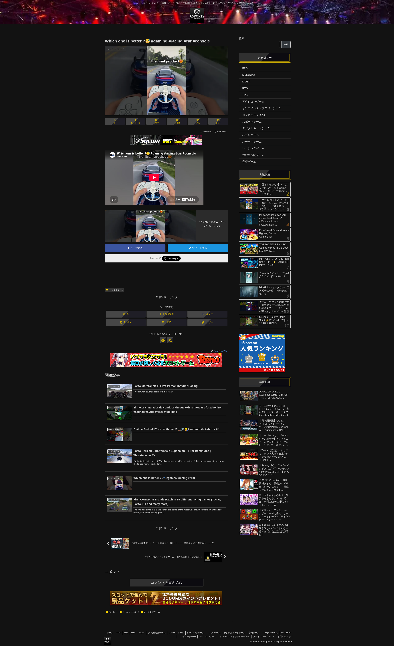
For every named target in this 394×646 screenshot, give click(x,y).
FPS (119, 632)
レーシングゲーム (116, 290)
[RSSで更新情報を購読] (170, 340)
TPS (126, 632)
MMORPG (286, 632)
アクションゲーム (207, 636)
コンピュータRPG (187, 636)
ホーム (110, 632)
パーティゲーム (270, 632)
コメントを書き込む (166, 582)
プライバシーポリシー (264, 636)
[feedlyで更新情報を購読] (163, 340)
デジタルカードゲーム (234, 632)
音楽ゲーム (254, 632)
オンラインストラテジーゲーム (235, 636)
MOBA (142, 632)
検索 (241, 38)
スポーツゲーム (176, 632)
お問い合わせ (284, 636)
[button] (218, 121)
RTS (133, 632)
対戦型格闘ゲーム (157, 632)
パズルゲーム (214, 632)
